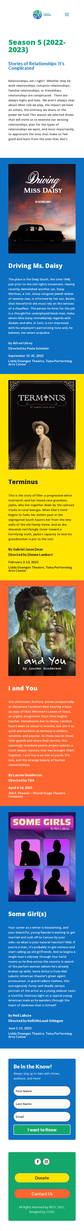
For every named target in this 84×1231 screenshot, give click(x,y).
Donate (42, 1177)
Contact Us (42, 1193)
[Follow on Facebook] (37, 1161)
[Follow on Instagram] (46, 1161)
